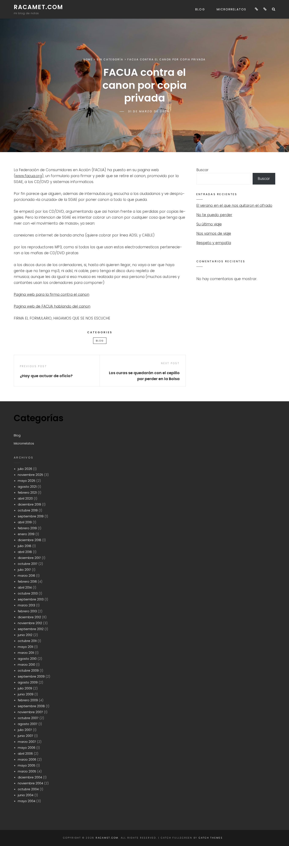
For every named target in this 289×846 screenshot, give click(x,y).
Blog (200, 9)
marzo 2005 (27, 771)
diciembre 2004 (30, 777)
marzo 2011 (26, 652)
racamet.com (38, 7)
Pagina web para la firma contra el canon (51, 294)
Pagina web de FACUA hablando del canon (52, 306)
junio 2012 (25, 635)
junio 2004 (25, 795)
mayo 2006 (26, 747)
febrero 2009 (28, 700)
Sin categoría (110, 59)
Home (87, 59)
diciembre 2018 (29, 540)
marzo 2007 (27, 741)
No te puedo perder (214, 214)
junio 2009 (25, 694)
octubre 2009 (28, 670)
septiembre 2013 (31, 599)
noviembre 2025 (30, 474)
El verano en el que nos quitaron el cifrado (234, 205)
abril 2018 (25, 552)
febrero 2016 (27, 581)
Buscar (202, 169)
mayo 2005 (26, 765)
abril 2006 (25, 753)
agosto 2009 (28, 682)
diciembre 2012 (29, 617)
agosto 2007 (27, 724)
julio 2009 (25, 688)
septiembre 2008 (31, 706)
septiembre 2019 (31, 516)
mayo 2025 (26, 480)
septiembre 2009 (31, 676)
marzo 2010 (26, 664)
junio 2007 (25, 735)
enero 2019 (26, 534)
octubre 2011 (27, 641)
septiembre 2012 (31, 629)
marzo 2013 (26, 605)
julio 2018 (24, 546)
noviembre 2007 (30, 712)
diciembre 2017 (29, 558)
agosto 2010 (27, 658)
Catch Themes (211, 837)
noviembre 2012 (30, 623)
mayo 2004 (26, 801)
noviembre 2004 (30, 783)
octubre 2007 (28, 718)
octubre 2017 (27, 563)
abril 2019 (25, 522)
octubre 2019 (28, 510)
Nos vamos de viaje (213, 233)
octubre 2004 (28, 789)
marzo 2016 (26, 575)
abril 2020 (25, 498)
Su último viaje (209, 224)
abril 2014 (25, 587)
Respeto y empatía (213, 242)
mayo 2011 (25, 647)
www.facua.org (28, 175)
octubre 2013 (28, 593)
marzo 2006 (27, 759)
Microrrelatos (231, 9)
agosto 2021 (27, 486)
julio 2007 (25, 730)
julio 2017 (24, 569)
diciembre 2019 (29, 504)
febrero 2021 (27, 492)
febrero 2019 (27, 528)
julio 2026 (25, 469)
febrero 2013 (27, 611)
